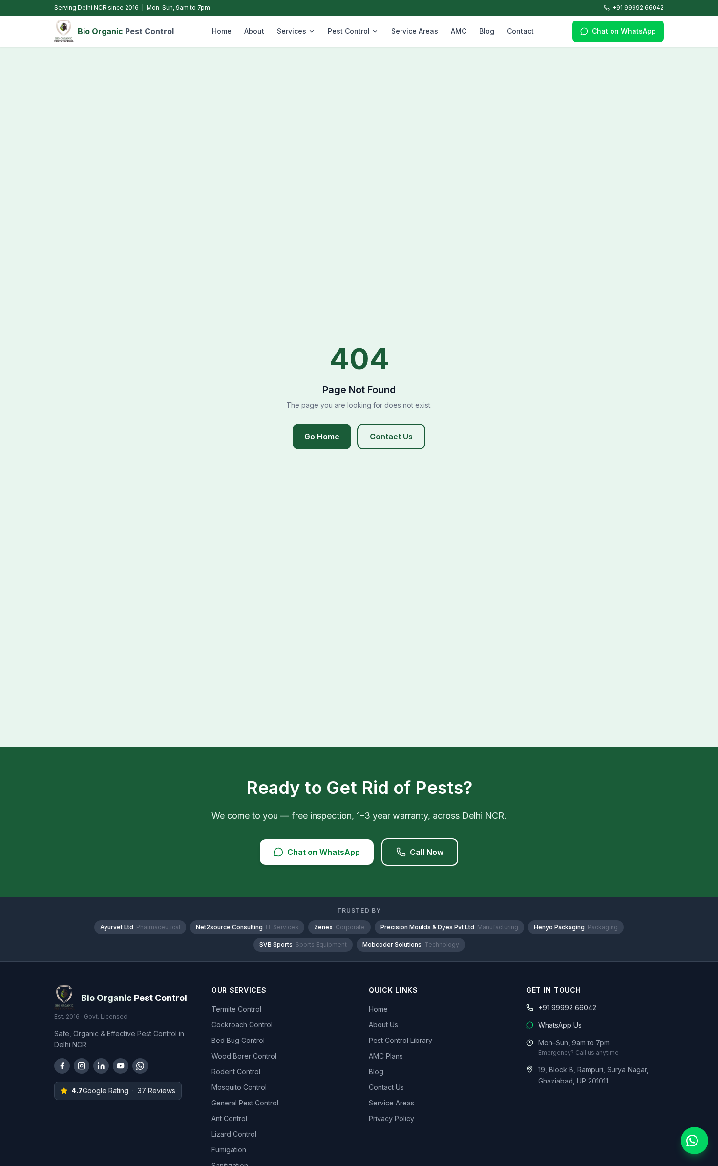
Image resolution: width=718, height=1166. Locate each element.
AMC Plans (386, 1056)
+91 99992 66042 (638, 7)
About (254, 31)
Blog (486, 31)
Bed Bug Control (238, 1040)
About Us (383, 1024)
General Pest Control (244, 1103)
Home (222, 31)
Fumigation (228, 1149)
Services (291, 31)
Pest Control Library (400, 1040)
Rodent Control (235, 1071)
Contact (520, 31)
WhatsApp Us (560, 1025)
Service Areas (414, 31)
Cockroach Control (242, 1024)
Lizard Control (233, 1134)
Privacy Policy (391, 1118)
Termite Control (236, 1009)
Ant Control (229, 1118)
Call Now (426, 852)
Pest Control (349, 31)
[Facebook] (62, 1066)
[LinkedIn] (101, 1066)
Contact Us (391, 436)
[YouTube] (120, 1066)
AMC (458, 31)
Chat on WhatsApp (624, 31)
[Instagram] (81, 1066)
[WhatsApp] (140, 1066)
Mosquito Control (239, 1087)
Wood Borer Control (243, 1056)
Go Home (321, 436)
